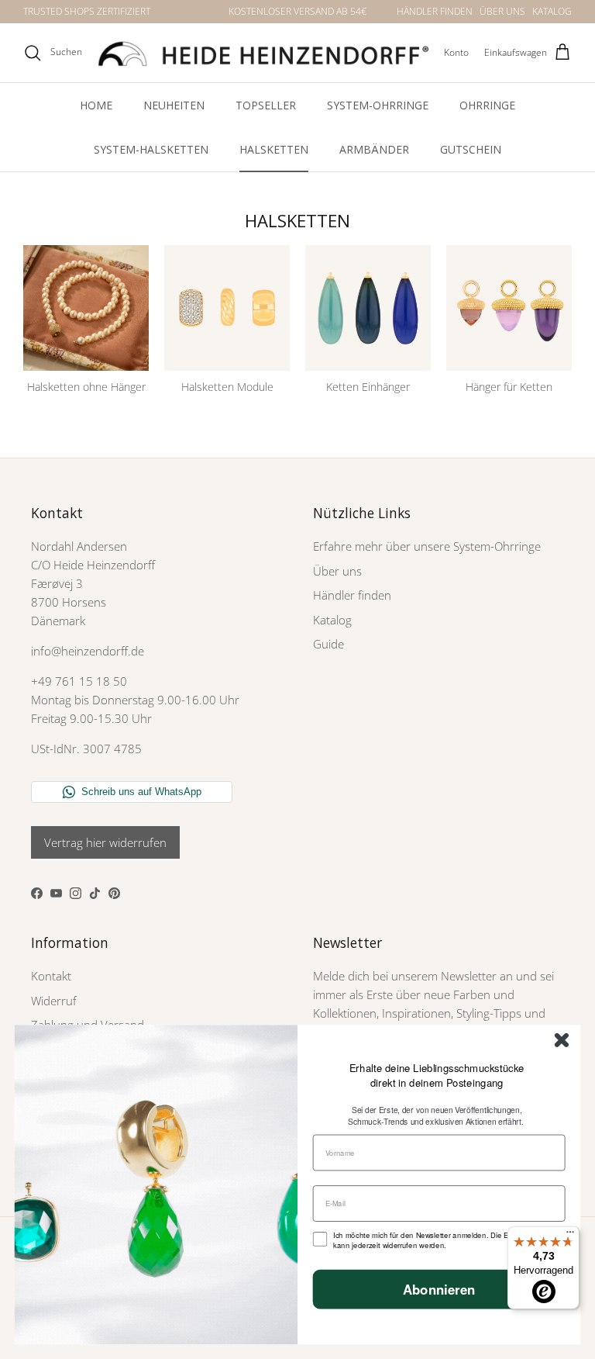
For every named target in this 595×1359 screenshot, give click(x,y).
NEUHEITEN (174, 105)
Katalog (332, 620)
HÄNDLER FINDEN (435, 11)
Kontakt (51, 976)
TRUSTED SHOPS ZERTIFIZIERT (86, 11)
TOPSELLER (266, 105)
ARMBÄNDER (374, 149)
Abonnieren (439, 1289)
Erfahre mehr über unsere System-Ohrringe (427, 546)
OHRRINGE (487, 105)
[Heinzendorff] (263, 53)
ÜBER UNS (502, 11)
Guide (328, 644)
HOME (96, 105)
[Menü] (570, 1235)
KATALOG (552, 11)
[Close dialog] (561, 1040)
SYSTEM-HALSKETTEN (151, 149)
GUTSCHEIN (470, 149)
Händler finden (352, 595)
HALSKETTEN (273, 149)
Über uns (337, 571)
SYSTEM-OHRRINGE (377, 105)
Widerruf (54, 1000)
